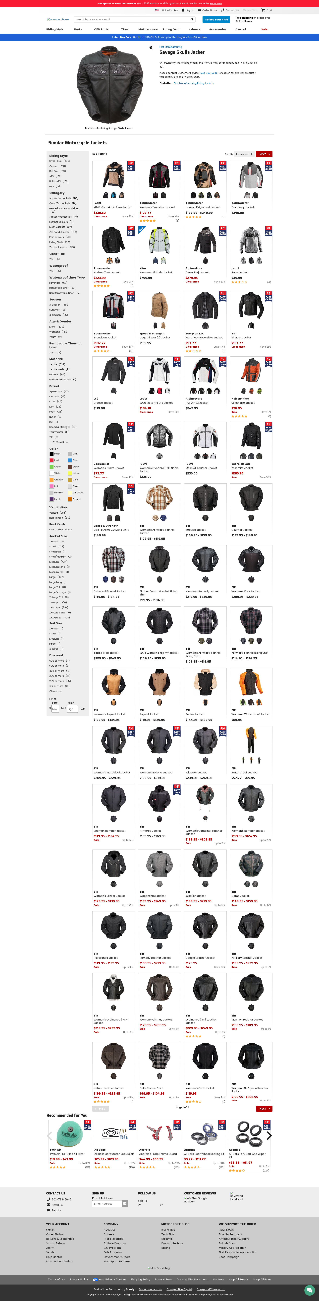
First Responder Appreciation (238, 1252)
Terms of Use (56, 1279)
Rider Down (226, 1230)
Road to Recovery (230, 1234)
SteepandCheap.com (211, 1289)
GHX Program (113, 1252)
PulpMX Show (227, 1243)
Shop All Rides (262, 1279)
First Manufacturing (171, 47)
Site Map (218, 1279)
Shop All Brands (238, 1279)
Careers (109, 1234)
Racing (165, 1248)
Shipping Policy (140, 1279)
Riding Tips (168, 1230)
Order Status (54, 1234)
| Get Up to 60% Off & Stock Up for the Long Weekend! (159, 37)
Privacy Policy (79, 1279)
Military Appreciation (232, 1248)
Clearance (55, 691)
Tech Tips (167, 1234)
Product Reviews (172, 1243)
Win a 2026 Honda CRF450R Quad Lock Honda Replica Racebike (159, 3)
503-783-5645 (209, 73)
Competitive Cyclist (179, 1289)
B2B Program (112, 1248)
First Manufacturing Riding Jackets (194, 83)
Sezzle (50, 1252)
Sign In (50, 1230)
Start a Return (55, 1243)
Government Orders (117, 1257)
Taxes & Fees (163, 1279)
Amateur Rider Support (234, 1239)
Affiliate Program (115, 1243)
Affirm (50, 1248)
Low (53, 705)
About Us (109, 1230)
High (67, 705)
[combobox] (244, 154)
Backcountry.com (150, 1289)
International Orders (59, 1261)
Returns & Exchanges (60, 1239)
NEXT (263, 154)
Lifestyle (166, 1239)
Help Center (54, 1257)
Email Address (102, 1198)
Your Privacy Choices (112, 1279)
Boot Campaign (229, 1257)
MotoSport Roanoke (117, 1261)
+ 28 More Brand (59, 442)
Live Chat (252, 10)
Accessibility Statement (192, 1279)
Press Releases (113, 1239)
